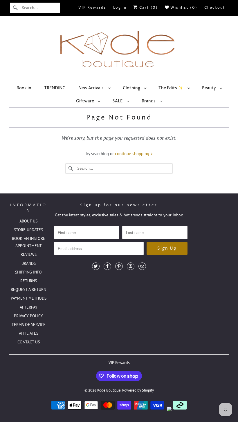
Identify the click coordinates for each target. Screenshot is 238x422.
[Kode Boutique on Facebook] (107, 266)
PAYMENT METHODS (28, 298)
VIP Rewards (92, 7)
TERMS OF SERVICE (29, 324)
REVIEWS (29, 254)
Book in (24, 88)
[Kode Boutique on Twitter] (96, 266)
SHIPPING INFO (28, 272)
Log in (120, 7)
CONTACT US (28, 342)
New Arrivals (91, 88)
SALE (118, 101)
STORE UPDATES (28, 229)
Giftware (85, 101)
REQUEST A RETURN (28, 289)
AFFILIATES (28, 333)
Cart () (148, 7)
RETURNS (28, 280)
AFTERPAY (28, 307)
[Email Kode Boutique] (142, 266)
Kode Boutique (109, 390)
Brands (149, 101)
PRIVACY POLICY (28, 315)
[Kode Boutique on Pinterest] (119, 266)
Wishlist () (183, 7)
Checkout (214, 7)
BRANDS (28, 263)
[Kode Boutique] (119, 49)
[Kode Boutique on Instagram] (130, 266)
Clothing (132, 88)
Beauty (209, 88)
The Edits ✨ (171, 88)
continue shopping (132, 153)
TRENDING (55, 88)
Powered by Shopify (138, 390)
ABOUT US (28, 221)
